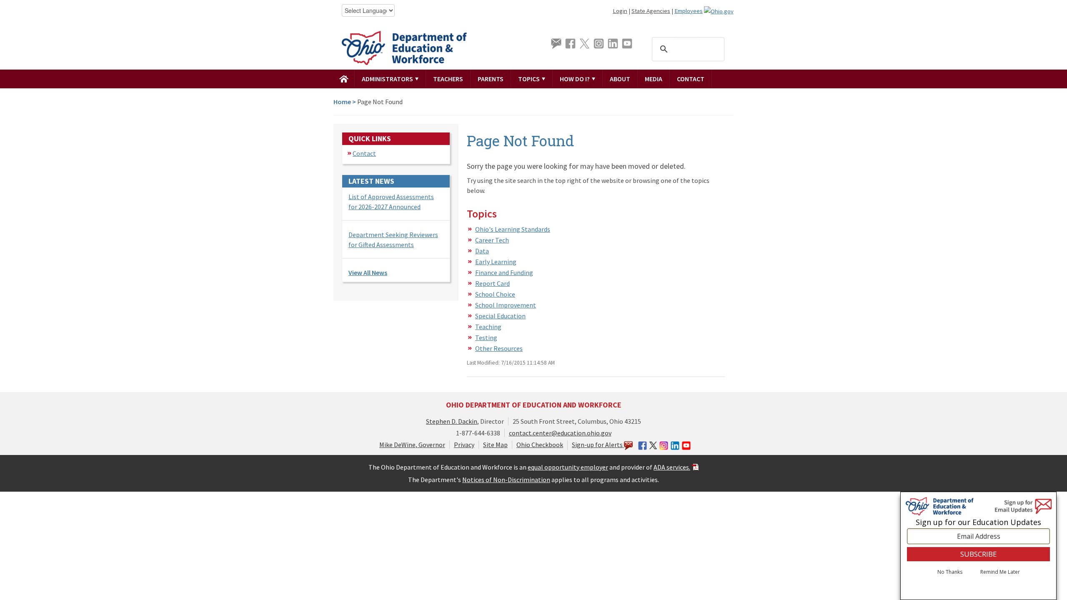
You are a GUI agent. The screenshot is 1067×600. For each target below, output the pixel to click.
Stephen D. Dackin (451, 421)
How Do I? (575, 79)
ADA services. (672, 467)
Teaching (488, 326)
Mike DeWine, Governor (412, 444)
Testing (486, 337)
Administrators (388, 79)
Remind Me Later (1000, 572)
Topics (529, 79)
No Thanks (949, 572)
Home (342, 102)
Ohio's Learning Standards (512, 229)
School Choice (495, 294)
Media (653, 79)
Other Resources (499, 348)
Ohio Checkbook (539, 444)
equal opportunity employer (568, 467)
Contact (690, 79)
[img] (344, 79)
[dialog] (978, 546)
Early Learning (495, 262)
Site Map (495, 444)
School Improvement (505, 305)
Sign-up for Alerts (598, 444)
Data (482, 251)
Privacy (464, 444)
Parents (490, 79)
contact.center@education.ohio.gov (560, 433)
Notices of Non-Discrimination (506, 479)
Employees (688, 11)
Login (620, 11)
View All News (367, 272)
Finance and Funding (504, 272)
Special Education (500, 316)
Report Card (492, 283)
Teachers (448, 79)
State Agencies (650, 11)
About (620, 79)
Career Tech (492, 240)
